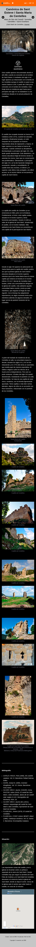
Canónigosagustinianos (18, 68)
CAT (25, 3)
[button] (33, 3)
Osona (26, 24)
